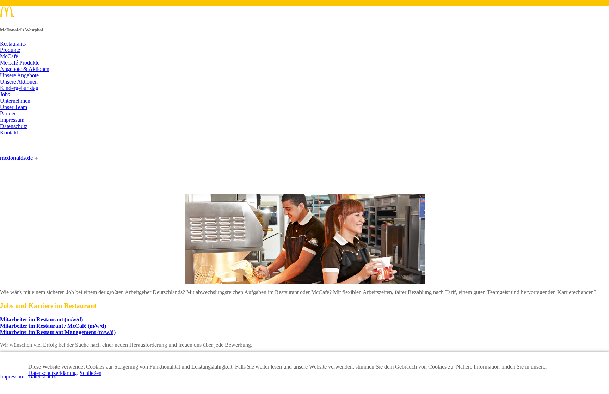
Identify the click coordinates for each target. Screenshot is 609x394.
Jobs (5, 94)
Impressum (12, 120)
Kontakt (9, 132)
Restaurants (13, 44)
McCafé (9, 56)
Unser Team (13, 107)
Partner (8, 113)
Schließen (91, 373)
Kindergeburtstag (19, 88)
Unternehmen (15, 101)
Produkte (10, 50)
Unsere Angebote (19, 75)
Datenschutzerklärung (52, 373)
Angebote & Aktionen (24, 69)
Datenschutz (13, 126)
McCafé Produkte (19, 63)
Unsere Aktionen (19, 82)
